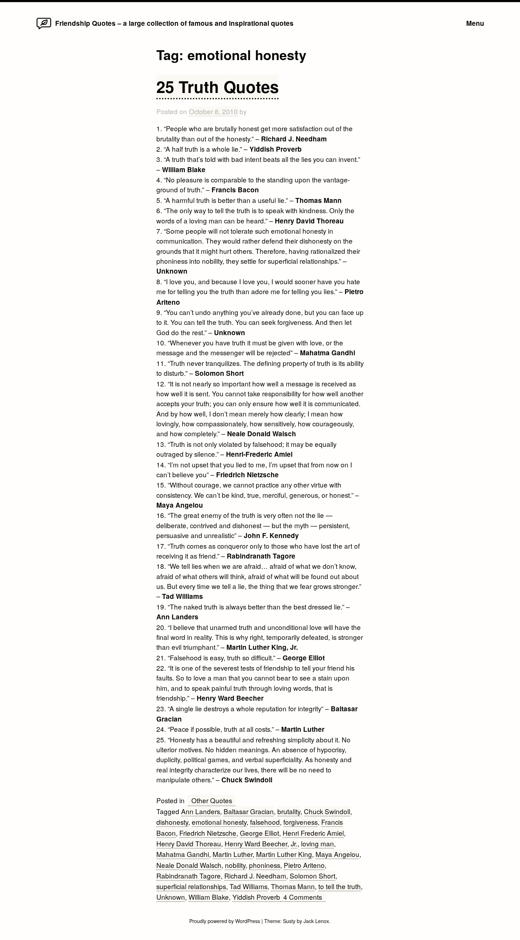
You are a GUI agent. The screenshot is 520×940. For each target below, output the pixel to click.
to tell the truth (339, 886)
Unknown (170, 896)
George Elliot (259, 832)
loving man (317, 843)
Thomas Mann (293, 886)
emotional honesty (219, 822)
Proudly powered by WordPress (225, 920)
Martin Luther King (284, 854)
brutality (288, 811)
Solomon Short (312, 875)
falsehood (265, 822)
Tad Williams (248, 886)
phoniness (264, 865)
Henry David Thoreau (188, 843)
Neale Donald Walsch (188, 865)
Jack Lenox (316, 920)
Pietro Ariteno (304, 865)
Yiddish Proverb (256, 896)
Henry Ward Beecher (256, 843)
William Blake (209, 896)
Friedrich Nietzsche (207, 832)
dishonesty (172, 822)
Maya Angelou (337, 854)
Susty (289, 920)
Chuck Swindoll (327, 811)
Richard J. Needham (255, 875)
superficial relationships (191, 886)
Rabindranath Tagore (188, 875)
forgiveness (300, 822)
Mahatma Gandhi (182, 854)
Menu (475, 23)
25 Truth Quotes (217, 86)
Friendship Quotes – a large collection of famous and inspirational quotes (174, 23)
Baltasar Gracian (249, 811)
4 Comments (304, 897)
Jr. (294, 843)
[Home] (44, 28)
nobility (235, 865)
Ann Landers (200, 811)
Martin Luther (233, 854)
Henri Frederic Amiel (313, 832)
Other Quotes (211, 800)
